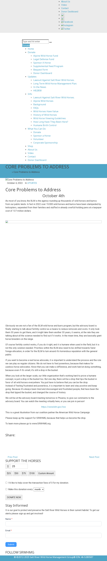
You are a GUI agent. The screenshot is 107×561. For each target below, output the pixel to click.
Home (31, 48)
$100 (32, 473)
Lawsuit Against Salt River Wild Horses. (53, 80)
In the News (39, 87)
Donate (31, 52)
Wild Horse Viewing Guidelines (49, 118)
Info (30, 94)
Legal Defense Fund (43, 59)
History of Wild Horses (45, 114)
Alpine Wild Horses (43, 100)
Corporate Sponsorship (45, 142)
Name (8, 519)
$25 (9, 473)
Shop (30, 146)
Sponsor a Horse (42, 135)
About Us (32, 149)
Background (39, 104)
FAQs (36, 107)
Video (31, 153)
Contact (32, 156)
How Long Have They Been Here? (50, 121)
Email (8, 530)
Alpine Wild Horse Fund (45, 55)
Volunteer (38, 139)
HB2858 (37, 90)
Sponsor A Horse (42, 62)
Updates (32, 76)
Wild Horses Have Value (45, 111)
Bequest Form (40, 69)
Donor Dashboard (42, 73)
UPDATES (32, 183)
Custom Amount (46, 473)
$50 (16, 473)
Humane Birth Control (45, 125)
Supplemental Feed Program (48, 66)
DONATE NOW (14, 497)
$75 (24, 473)
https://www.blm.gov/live (53, 407)
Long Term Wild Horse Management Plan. (55, 83)
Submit (11, 544)
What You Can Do (37, 128)
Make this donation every (20, 489)
